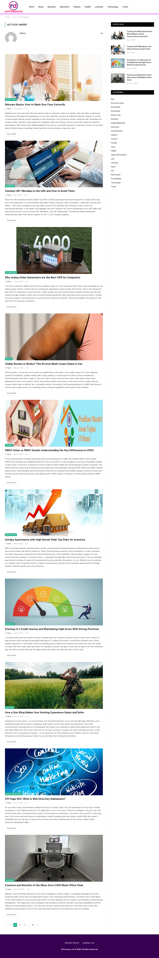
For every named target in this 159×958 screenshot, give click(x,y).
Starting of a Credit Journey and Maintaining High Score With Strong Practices (52, 629)
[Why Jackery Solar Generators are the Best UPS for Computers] (54, 250)
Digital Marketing (13, 794)
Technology (112, 7)
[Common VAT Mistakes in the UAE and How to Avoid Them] (54, 164)
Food (113, 147)
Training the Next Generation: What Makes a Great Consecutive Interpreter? (139, 33)
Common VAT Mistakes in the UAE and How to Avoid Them (40, 190)
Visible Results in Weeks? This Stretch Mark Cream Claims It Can (43, 363)
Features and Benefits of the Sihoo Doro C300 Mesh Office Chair (44, 885)
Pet (112, 171)
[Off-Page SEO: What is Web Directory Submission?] (54, 771)
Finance (9, 445)
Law (112, 159)
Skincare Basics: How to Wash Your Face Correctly (35, 104)
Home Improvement (118, 155)
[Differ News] (13, 7)
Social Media (116, 179)
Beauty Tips (11, 99)
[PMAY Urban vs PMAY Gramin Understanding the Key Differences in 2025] (54, 423)
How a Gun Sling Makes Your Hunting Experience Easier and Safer (44, 712)
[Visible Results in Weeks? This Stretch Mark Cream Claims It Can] (54, 336)
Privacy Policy (72, 943)
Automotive (115, 111)
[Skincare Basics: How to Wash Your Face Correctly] (54, 77)
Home (31, 7)
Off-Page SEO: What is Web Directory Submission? (35, 798)
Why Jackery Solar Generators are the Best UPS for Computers (42, 277)
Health (88, 7)
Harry (23, 33)
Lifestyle (99, 7)
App (112, 99)
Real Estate (11, 534)
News (41, 7)
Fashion (76, 7)
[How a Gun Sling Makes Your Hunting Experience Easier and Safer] (54, 685)
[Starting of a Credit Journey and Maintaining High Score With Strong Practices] (54, 602)
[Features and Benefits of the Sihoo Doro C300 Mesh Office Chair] (54, 858)
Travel (125, 7)
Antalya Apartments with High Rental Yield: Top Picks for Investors (45, 539)
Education (64, 7)
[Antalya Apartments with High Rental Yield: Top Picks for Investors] (54, 512)
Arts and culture (117, 103)
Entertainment (117, 131)
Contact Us (88, 943)
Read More (11, 134)
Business (52, 7)
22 (33, 925)
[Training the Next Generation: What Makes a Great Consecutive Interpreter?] (118, 34)
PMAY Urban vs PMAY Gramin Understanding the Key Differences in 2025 (49, 450)
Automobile (115, 107)
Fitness (114, 143)
